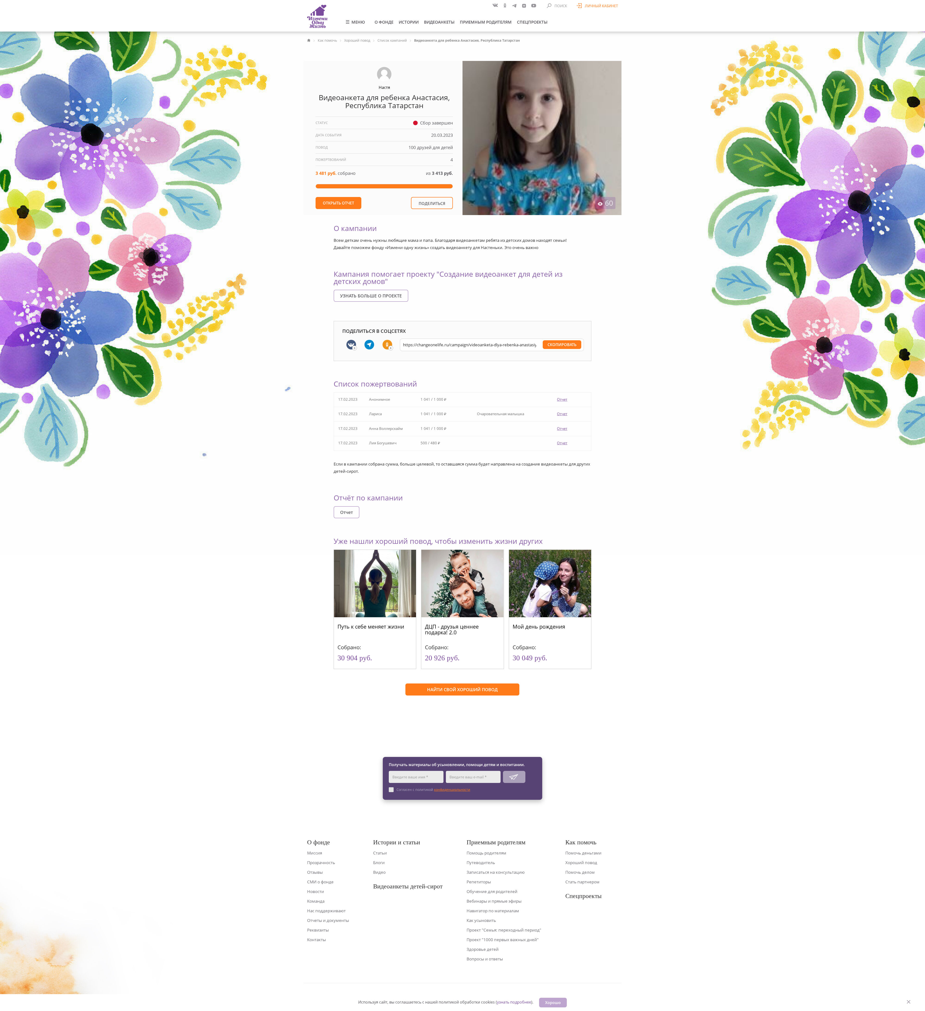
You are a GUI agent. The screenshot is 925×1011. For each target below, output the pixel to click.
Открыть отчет (338, 203)
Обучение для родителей (492, 891)
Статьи (380, 853)
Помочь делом (580, 872)
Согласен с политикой (433, 789)
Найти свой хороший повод (462, 689)
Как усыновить (481, 920)
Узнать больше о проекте (371, 296)
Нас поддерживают (326, 910)
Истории (409, 22)
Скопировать (562, 344)
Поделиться (432, 203)
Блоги (379, 862)
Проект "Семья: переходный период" (504, 930)
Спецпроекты (532, 22)
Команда (315, 901)
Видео (379, 872)
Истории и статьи (396, 842)
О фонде (384, 22)
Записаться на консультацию (496, 872)
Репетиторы (479, 882)
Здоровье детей (483, 949)
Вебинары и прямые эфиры (494, 901)
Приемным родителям (486, 22)
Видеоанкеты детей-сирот (408, 886)
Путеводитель (481, 862)
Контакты (316, 939)
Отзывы (315, 872)
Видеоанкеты (439, 22)
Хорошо (553, 1002)
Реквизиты (318, 930)
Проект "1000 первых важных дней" (503, 939)
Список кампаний (392, 40)
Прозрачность (321, 862)
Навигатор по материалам (493, 910)
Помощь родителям (486, 853)
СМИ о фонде (320, 882)
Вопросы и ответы (485, 959)
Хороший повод (357, 40)
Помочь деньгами (583, 853)
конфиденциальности (452, 789)
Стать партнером (582, 882)
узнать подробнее (514, 1002)
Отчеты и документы (328, 920)
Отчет (562, 399)
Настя (384, 87)
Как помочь (327, 40)
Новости (315, 891)
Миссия (314, 853)
